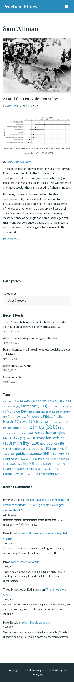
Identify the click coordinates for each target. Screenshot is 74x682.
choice (18, 411)
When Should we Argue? (18, 365)
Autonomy (34, 405)
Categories (10, 293)
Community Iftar (12, 377)
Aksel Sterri (12, 106)
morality (26, 443)
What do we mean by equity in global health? (30, 338)
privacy (9, 453)
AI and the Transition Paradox (30, 98)
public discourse (32, 453)
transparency (33, 474)
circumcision (36, 411)
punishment (12, 458)
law (31, 438)
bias (52, 406)
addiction (23, 401)
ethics (43, 426)
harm (40, 433)
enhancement (16, 427)
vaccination (50, 474)
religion (42, 458)
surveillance (50, 469)
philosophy (38, 448)
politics (59, 448)
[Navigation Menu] (66, 6)
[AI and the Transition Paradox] (37, 65)
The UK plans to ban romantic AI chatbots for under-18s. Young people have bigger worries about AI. (36, 505)
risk (39, 464)
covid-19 (29, 421)
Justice (17, 438)
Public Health (59, 454)
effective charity (59, 422)
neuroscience (14, 448)
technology (13, 474)
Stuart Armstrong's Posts (22, 468)
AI (33, 401)
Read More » (10, 239)
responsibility (21, 463)
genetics (27, 432)
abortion (10, 401)
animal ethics (50, 401)
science (49, 464)
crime (44, 421)
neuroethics (52, 443)
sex (61, 463)
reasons (28, 458)
